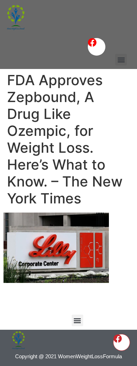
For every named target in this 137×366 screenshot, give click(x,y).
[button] (121, 59)
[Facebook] (96, 47)
